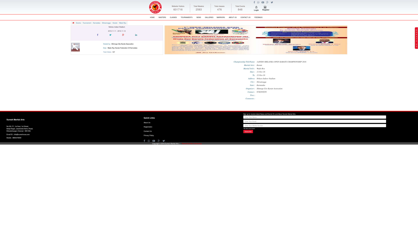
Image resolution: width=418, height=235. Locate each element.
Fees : (252, 95)
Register (265, 9)
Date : (252, 71)
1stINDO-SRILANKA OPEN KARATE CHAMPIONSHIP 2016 (281, 61)
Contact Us (245, 17)
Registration (148, 127)
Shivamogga (106, 23)
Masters (162, 17)
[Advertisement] (13, 82)
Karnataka (96, 23)
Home (152, 17)
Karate (115, 23)
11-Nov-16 (261, 71)
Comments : (250, 98)
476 (219, 9)
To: (254, 75)
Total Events (240, 6)
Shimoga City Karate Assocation (269, 88)
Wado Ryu (122, 23)
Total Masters (199, 6)
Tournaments (186, 17)
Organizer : (250, 88)
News (198, 17)
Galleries (209, 17)
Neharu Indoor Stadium (266, 78)
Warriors (221, 17)
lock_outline (256, 7)
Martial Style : (249, 68)
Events (78, 23)
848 (240, 9)
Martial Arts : (249, 65)
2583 (199, 9)
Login (256, 10)
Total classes (219, 6)
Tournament (87, 23)
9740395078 (261, 92)
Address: (251, 78)
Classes (173, 17)
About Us (233, 17)
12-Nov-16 (261, 75)
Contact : (251, 92)
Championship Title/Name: (244, 61)
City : (253, 82)
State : (252, 85)
